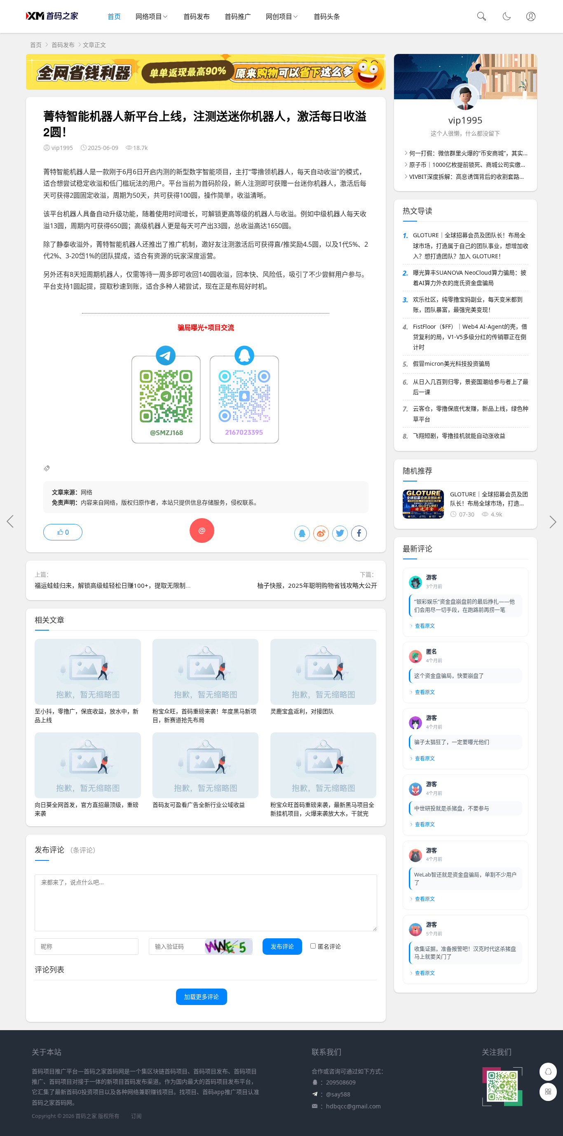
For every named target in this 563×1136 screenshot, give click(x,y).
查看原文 (425, 625)
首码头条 (327, 16)
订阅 (136, 1116)
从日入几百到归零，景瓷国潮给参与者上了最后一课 (470, 387)
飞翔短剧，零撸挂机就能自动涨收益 (459, 435)
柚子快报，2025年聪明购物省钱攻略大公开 (317, 585)
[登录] (530, 17)
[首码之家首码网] (52, 25)
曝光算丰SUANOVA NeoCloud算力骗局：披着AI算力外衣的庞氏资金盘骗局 (469, 278)
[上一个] (10, 521)
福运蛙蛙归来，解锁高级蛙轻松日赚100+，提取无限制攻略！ (119, 585)
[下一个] (552, 521)
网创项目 (279, 16)
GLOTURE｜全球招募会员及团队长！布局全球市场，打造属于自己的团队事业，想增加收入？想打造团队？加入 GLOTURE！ (470, 245)
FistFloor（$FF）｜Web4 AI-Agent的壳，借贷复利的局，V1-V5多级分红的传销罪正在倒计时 (470, 337)
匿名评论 (329, 946)
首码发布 (196, 16)
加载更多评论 (201, 996)
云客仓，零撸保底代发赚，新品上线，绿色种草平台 (470, 413)
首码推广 (238, 16)
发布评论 (282, 946)
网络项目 (149, 16)
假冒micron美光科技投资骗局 (451, 363)
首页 (114, 16)
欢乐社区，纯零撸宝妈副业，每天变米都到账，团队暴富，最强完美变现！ (468, 304)
